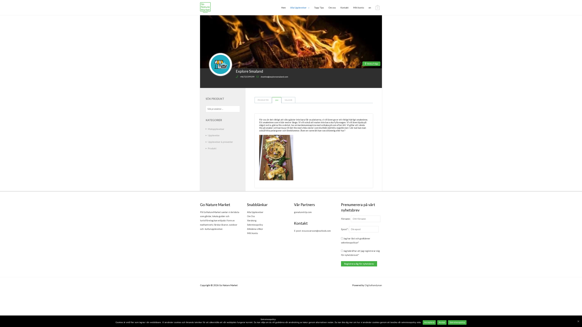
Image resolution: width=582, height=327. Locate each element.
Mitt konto (358, 7)
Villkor (288, 100)
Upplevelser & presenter (220, 141)
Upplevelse (213, 135)
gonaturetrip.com (303, 212)
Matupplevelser (216, 128)
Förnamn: (345, 218)
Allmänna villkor (255, 229)
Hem (283, 7)
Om (276, 100)
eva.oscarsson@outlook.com (316, 230)
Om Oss (251, 216)
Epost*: (345, 229)
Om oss (332, 7)
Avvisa (442, 322)
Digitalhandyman (373, 285)
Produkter (263, 100)
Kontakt (344, 7)
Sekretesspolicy (255, 224)
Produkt (212, 148)
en (370, 7)
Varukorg (251, 220)
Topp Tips (319, 7)
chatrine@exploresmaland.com (274, 77)
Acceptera (429, 322)
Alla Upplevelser (298, 7)
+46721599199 (247, 77)
